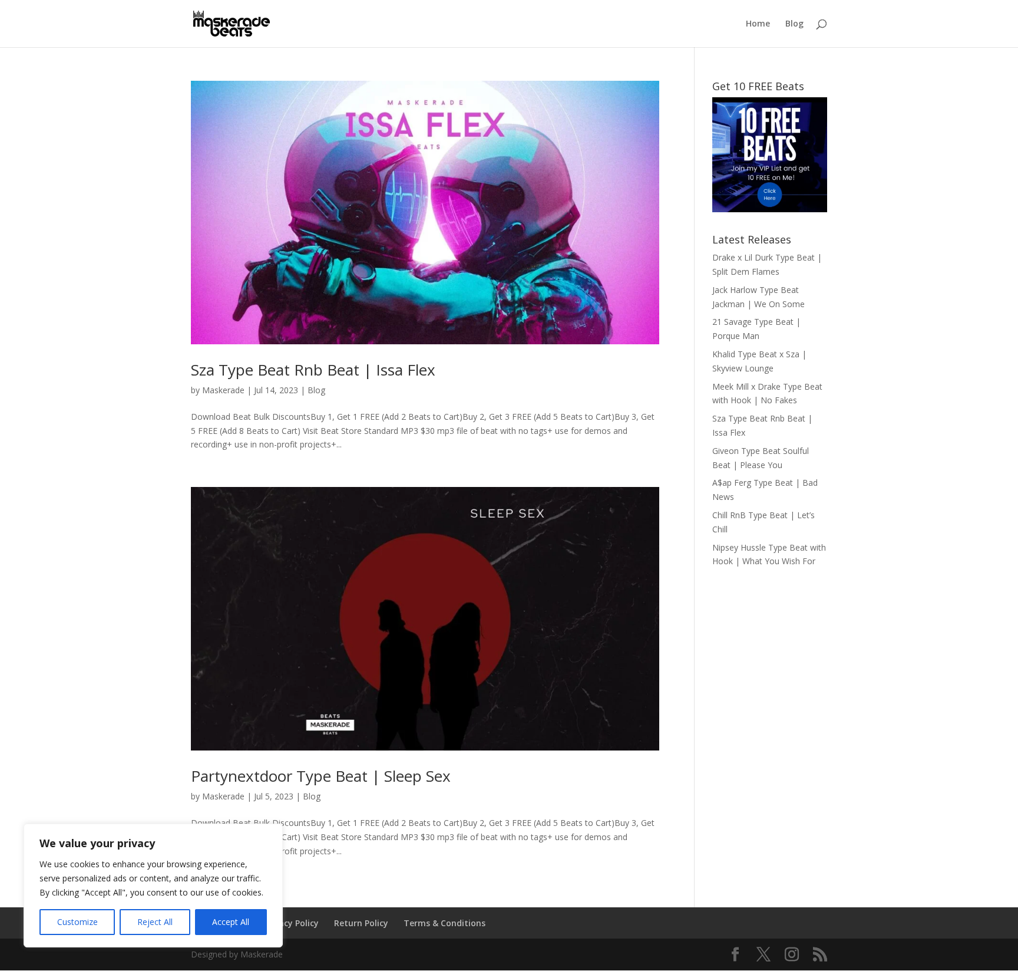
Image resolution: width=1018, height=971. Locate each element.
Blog (794, 24)
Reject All (155, 921)
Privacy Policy (291, 923)
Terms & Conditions (444, 923)
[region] (153, 885)
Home (758, 24)
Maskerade (223, 390)
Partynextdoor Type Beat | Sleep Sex (321, 775)
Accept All (230, 921)
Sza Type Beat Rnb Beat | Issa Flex (313, 369)
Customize (77, 921)
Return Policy (361, 923)
